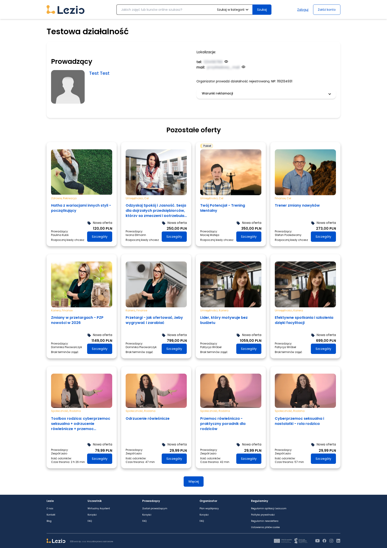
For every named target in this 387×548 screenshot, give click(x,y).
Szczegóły (100, 236)
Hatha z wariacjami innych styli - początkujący (81, 208)
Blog (49, 521)
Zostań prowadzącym (154, 508)
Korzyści (92, 515)
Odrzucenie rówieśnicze (148, 418)
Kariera (223, 310)
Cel (146, 198)
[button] (266, 93)
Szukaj (262, 9)
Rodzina (75, 411)
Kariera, (56, 310)
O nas (50, 508)
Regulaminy (259, 501)
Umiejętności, (135, 198)
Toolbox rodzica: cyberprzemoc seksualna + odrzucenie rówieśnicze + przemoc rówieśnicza (80, 424)
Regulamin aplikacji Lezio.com (268, 508)
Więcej (193, 481)
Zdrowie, (57, 198)
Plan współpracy (209, 508)
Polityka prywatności (263, 515)
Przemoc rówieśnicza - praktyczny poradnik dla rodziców (222, 423)
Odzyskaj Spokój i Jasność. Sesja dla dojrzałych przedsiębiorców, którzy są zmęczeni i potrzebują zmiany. (156, 210)
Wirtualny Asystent (99, 508)
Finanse (67, 310)
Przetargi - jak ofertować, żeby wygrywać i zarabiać (154, 320)
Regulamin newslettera (264, 521)
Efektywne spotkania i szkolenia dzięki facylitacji (304, 320)
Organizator (208, 501)
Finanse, (281, 198)
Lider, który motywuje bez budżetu (224, 320)
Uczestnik (95, 501)
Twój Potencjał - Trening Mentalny (222, 208)
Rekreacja (70, 198)
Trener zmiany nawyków (297, 205)
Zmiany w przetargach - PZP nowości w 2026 (77, 320)
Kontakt (51, 515)
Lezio (50, 501)
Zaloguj (302, 9)
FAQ (90, 521)
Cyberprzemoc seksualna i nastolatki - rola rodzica (299, 421)
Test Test (99, 73)
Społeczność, (60, 411)
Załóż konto (327, 9)
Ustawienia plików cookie (265, 527)
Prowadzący (151, 501)
